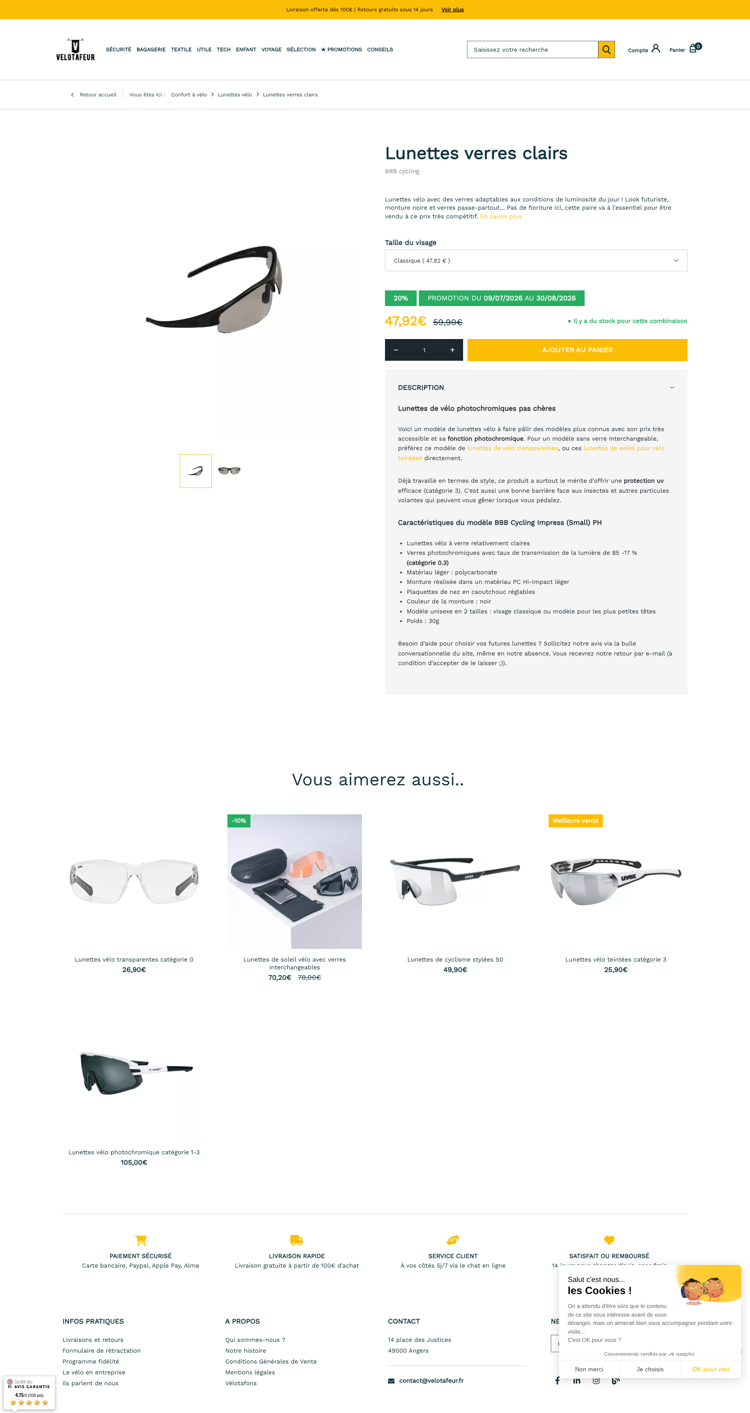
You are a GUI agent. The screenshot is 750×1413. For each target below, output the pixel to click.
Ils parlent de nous (90, 1383)
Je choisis (650, 1369)
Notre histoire (245, 1350)
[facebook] (557, 1380)
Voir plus (452, 10)
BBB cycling (402, 171)
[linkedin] (576, 1380)
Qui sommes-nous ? (255, 1340)
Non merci (589, 1369)
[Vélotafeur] (75, 49)
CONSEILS (380, 49)
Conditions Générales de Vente (271, 1361)
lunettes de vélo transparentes (513, 448)
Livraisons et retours (93, 1340)
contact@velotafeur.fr (431, 1380)
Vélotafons (241, 1383)
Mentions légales (250, 1372)
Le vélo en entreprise (93, 1372)
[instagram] (596, 1380)
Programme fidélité (90, 1361)
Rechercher (606, 49)
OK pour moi (711, 1369)
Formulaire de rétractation (101, 1350)
